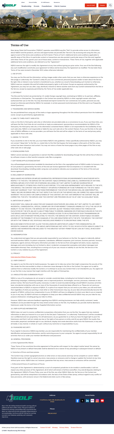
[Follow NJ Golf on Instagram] (97, 400)
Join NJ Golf (91, 5)
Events (36, 6)
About (23, 2)
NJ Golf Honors (45, 2)
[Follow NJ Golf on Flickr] (92, 400)
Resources (57, 2)
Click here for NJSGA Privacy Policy (23, 257)
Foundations (47, 6)
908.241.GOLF (52, 413)
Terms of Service (76, 427)
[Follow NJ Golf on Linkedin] (87, 400)
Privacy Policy (64, 427)
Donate (102, 5)
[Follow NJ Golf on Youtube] (102, 400)
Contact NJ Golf (45, 427)
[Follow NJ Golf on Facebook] (77, 400)
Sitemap (55, 427)
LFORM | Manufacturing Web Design (13, 430)
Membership (26, 6)
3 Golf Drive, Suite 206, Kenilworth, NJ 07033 (52, 401)
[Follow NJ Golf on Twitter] (82, 400)
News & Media (33, 2)
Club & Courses (60, 6)
